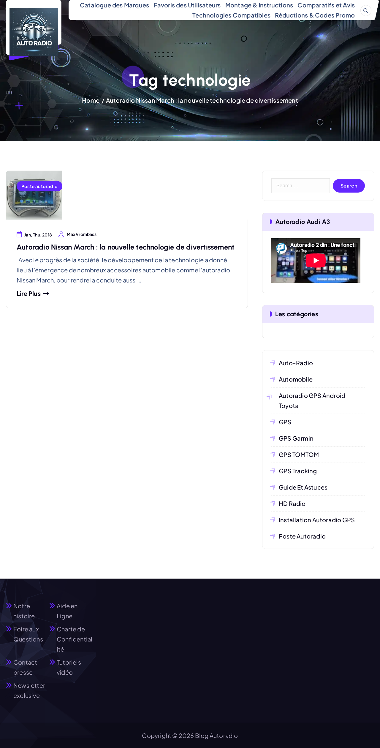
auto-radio (296, 362)
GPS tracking (298, 470)
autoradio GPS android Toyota (312, 400)
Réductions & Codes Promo (315, 15)
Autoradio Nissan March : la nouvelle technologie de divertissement (202, 100)
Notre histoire (24, 611)
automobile (296, 379)
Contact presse (25, 667)
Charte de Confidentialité (74, 639)
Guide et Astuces (303, 487)
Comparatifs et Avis (326, 5)
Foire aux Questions (28, 634)
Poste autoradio (39, 186)
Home (90, 100)
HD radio (292, 503)
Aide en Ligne (67, 611)
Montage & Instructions (259, 5)
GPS (285, 421)
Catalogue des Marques (114, 5)
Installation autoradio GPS (317, 519)
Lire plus (29, 293)
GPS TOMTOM (299, 454)
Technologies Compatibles (231, 15)
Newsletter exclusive (29, 690)
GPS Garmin (296, 438)
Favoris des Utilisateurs (187, 5)
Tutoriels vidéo (69, 667)
